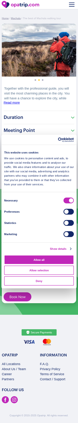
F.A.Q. (44, 364)
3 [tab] (42, 80)
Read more (12, 102)
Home (5, 18)
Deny (39, 280)
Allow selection (39, 270)
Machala (16, 18)
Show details (58, 248)
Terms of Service (52, 374)
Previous (7, 54)
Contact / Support (52, 379)
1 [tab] (35, 80)
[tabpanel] (39, 50)
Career (7, 374)
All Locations (11, 364)
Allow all (39, 259)
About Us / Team (14, 369)
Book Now (17, 297)
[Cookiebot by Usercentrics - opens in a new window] (58, 139)
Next (71, 54)
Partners (8, 379)
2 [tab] (39, 80)
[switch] (68, 211)
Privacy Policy (50, 369)
